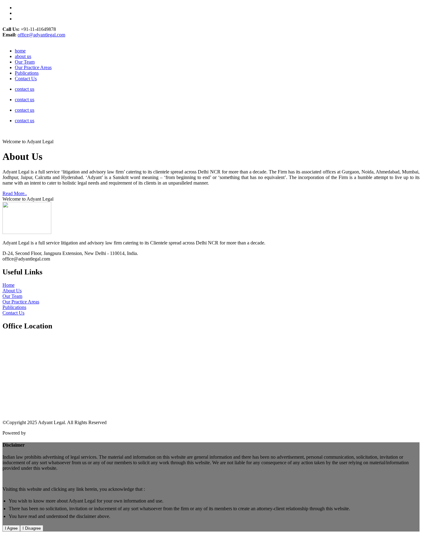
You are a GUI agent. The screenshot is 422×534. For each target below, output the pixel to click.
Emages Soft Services (48, 433)
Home (8, 285)
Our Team (25, 62)
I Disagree (32, 528)
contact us (24, 89)
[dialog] (211, 487)
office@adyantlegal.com (41, 34)
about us (23, 56)
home (20, 50)
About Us (12, 290)
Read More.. (14, 193)
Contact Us (26, 78)
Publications (27, 73)
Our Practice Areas (33, 67)
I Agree (11, 528)
